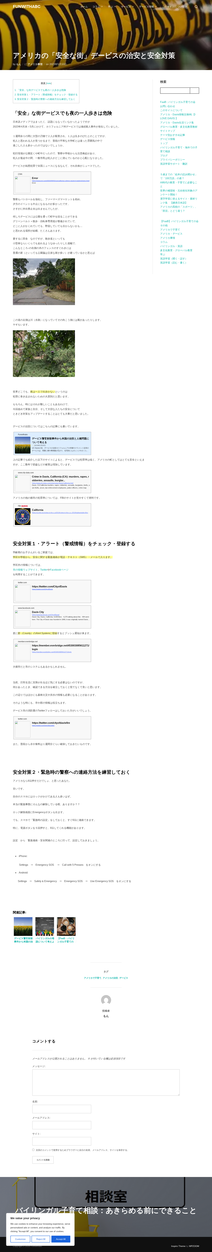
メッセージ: (38, 1066)
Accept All (60, 1239)
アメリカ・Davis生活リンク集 (177, 122)
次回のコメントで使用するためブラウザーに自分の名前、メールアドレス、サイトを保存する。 (82, 1150)
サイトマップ (167, 130)
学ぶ (110, 6)
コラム (96, 6)
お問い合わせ (167, 106)
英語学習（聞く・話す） (173, 258)
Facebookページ (59, 569)
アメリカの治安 (110, 978)
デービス (123, 978)
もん (18, 64)
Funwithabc (27, 6)
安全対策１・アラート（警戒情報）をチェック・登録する (46, 94)
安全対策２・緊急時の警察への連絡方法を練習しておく (45, 99)
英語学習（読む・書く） (173, 262)
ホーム (84, 6)
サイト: (36, 1133)
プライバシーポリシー (172, 159)
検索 (163, 82)
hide (49, 83)
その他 (164, 225)
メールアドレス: (41, 1117)
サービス (126, 6)
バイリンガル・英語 (171, 246)
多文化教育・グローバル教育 (176, 250)
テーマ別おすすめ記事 (172, 135)
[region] (40, 1229)
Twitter (43, 569)
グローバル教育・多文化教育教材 (178, 126)
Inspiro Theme (178, 1246)
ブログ (164, 155)
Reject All (40, 1239)
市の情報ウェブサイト (25, 569)
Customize (20, 1239)
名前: (35, 1101)
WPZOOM (194, 1246)
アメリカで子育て (170, 229)
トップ (164, 143)
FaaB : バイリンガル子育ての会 (177, 102)
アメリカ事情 (35, 64)
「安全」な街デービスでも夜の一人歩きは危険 (40, 90)
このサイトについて (173, 6)
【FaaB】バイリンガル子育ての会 (179, 221)
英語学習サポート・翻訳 (173, 163)
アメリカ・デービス (171, 233)
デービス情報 (146, 6)
